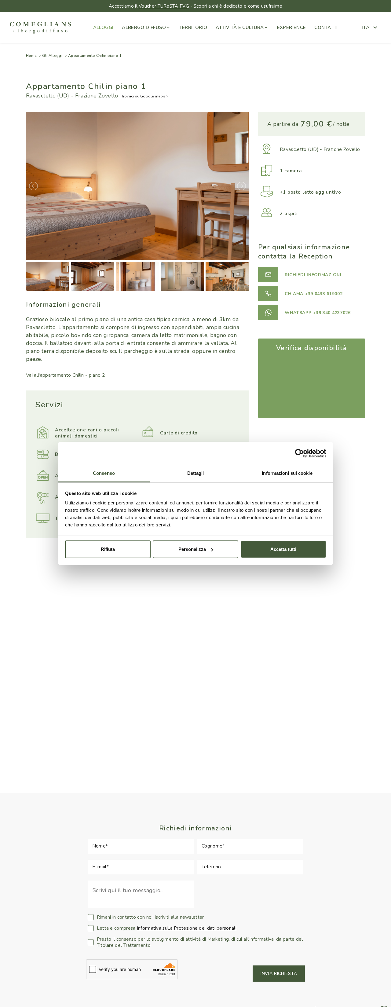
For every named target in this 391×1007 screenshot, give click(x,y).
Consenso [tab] (104, 473)
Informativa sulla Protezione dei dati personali (186, 928)
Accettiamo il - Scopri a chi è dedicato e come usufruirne (195, 6)
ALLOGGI (103, 27)
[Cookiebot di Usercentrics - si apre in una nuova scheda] (299, 453)
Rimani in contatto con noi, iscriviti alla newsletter (150, 917)
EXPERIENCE (291, 27)
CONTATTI (326, 27)
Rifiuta (108, 549)
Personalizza (192, 549)
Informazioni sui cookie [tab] (287, 473)
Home (31, 55)
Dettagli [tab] (195, 473)
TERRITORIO (193, 27)
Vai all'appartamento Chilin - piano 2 (65, 375)
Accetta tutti (283, 549)
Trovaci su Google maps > (145, 96)
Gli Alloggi (52, 55)
